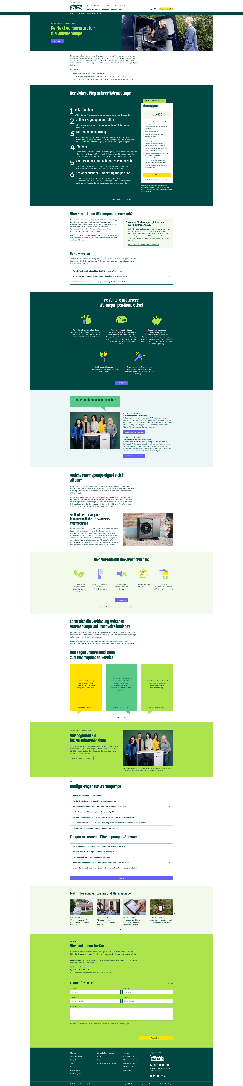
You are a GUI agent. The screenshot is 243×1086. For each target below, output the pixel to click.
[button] (174, 689)
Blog (121, 9)
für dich (99, 1056)
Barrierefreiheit (153, 1084)
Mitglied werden (128, 1067)
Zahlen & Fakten (75, 1060)
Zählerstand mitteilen (130, 1060)
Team (72, 1063)
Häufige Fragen (128, 1056)
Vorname (73, 988)
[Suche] (150, 9)
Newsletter (127, 1070)
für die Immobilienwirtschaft (106, 1063)
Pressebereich (75, 1070)
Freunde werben (129, 1063)
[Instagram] (154, 1076)
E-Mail (125, 997)
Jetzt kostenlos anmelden (134, 432)
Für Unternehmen (99, 6)
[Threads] (165, 1076)
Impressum (144, 1084)
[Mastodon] (161, 1076)
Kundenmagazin (75, 1074)
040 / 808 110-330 (161, 1065)
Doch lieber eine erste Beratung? (157, 180)
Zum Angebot (58, 41)
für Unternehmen (102, 1060)
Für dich (89, 6)
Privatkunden (80, 13)
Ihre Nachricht (75, 1006)
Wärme (80, 917)
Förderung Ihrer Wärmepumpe (133, 607)
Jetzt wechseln (165, 9)
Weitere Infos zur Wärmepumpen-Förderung (143, 245)
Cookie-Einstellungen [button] (166, 1084)
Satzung (123, 1084)
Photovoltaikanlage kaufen (113, 643)
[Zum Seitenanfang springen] (240, 1076)
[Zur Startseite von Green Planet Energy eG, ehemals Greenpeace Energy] (76, 7)
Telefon (73, 997)
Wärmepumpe (91, 13)
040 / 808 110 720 (81, 969)
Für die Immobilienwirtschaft (116, 6)
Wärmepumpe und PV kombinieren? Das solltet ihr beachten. (81, 922)
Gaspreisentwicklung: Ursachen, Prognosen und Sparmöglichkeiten (133, 922)
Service (114, 9)
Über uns (105, 9)
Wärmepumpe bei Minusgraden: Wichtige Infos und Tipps (108, 922)
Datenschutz (135, 1084)
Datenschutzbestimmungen (119, 1024)
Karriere (73, 1067)
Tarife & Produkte (93, 9)
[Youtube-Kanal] (158, 1076)
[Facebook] (151, 1076)
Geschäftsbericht (76, 1056)
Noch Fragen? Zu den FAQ (121, 199)
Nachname (126, 988)
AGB (128, 1084)
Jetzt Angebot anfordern (81, 758)
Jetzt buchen (157, 175)
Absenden (155, 1038)
